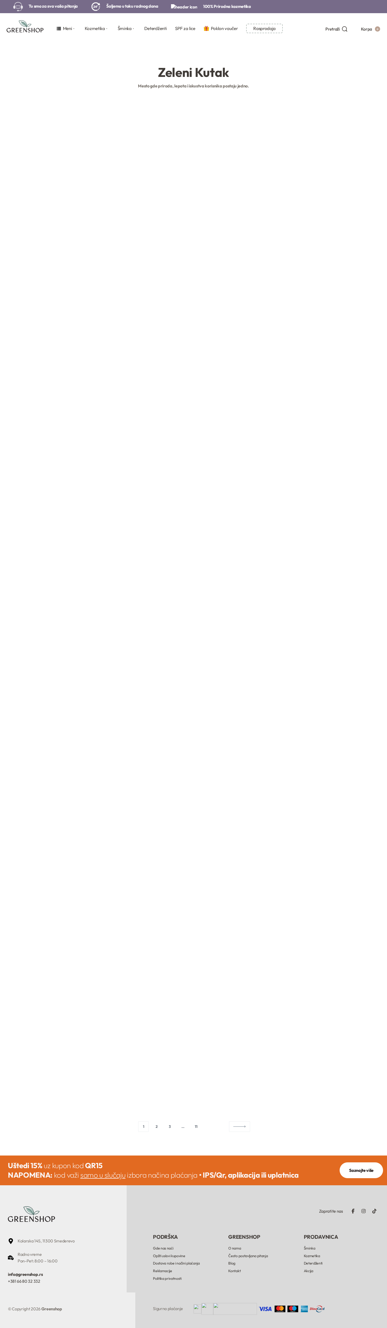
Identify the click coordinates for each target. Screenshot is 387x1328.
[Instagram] (363, 1211)
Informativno (170, 224)
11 (196, 1126)
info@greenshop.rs (25, 1274)
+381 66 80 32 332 (24, 1281)
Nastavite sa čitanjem (29, 388)
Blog (17, 262)
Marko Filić (33, 333)
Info (31, 262)
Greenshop (164, 282)
